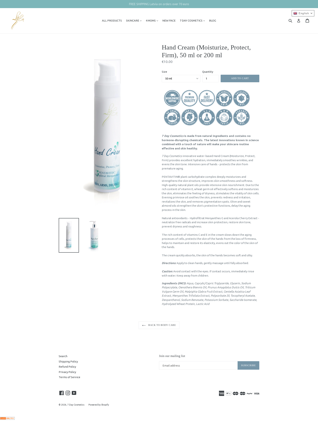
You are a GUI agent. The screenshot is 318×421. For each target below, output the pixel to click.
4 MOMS (153, 20)
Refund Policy (67, 366)
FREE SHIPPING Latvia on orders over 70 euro (159, 4)
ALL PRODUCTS (112, 20)
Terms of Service (69, 377)
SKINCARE (134, 20)
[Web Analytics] (7, 418)
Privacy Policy (67, 372)
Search (63, 356)
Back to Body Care (162, 325)
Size (164, 71)
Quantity (207, 71)
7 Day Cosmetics (75, 405)
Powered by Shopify (99, 405)
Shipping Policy (68, 361)
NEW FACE (169, 20)
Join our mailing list (172, 356)
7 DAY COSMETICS (193, 20)
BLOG (212, 20)
